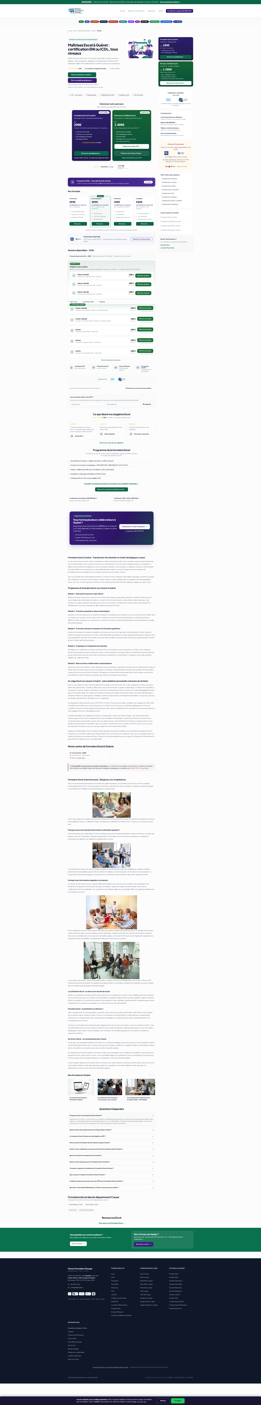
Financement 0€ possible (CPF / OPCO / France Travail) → (83, 84)
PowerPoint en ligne (146, 1281)
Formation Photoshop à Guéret (170, 230)
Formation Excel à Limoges (169, 182)
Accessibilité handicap (75, 1342)
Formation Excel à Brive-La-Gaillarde (172, 201)
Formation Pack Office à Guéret (171, 226)
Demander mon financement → (175, 83)
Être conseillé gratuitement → (82, 80)
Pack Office (145, 21)
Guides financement (175, 1308)
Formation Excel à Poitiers (169, 186)
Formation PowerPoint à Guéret (171, 221)
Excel (81, 21)
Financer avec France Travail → (132, 153)
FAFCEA (177, 161)
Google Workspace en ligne (149, 1305)
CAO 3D (131, 21)
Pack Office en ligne (146, 1284)
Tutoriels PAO (173, 1298)
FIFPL (187, 160)
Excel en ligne (144, 1274)
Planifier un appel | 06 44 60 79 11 (180, 11)
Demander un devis (142, 1244)
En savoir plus (144, 768)
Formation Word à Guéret (169, 217)
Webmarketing (113, 21)
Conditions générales (74, 1356)
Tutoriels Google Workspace (178, 1305)
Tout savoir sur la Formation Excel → (111, 1223)
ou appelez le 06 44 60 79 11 (135, 531)
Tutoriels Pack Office (175, 1284)
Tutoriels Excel (173, 1274)
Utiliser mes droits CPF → (132, 146)
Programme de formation (76, 1335)
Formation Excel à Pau (168, 193)
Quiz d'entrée (72, 1338)
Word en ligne (144, 1277)
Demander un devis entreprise (133, 527)
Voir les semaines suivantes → (111, 360)
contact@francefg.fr (167, 248)
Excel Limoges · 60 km (92, 1204)
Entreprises (151, 11)
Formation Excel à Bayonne (169, 197)
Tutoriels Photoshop (175, 1288)
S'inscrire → (78, 224)
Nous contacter (77, 1244)
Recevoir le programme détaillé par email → (111, 489)
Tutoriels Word (173, 1277)
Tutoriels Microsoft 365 (176, 1301)
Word (87, 21)
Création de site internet (118, 1298)
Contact (160, 11)
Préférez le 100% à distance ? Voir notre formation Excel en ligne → (86, 87)
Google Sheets (154, 21)
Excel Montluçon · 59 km (75, 1204)
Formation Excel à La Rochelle (170, 190)
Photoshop (104, 21)
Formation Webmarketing (119, 1305)
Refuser (163, 1401)
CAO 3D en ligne (145, 1295)
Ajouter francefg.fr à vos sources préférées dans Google (110, 1367)
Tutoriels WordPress (175, 1291)
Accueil (122, 11)
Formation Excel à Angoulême (170, 204)
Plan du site (71, 1345)
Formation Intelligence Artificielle (121, 1315)
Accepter (178, 1401)
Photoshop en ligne (146, 1288)
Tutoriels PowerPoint (175, 1281)
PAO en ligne (144, 1291)
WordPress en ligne (146, 1298)
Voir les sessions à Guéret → (82, 75)
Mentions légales (73, 1349)
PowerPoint (95, 21)
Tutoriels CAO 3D (174, 1295)
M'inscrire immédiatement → (91, 153)
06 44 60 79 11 (134, 768)
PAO (137, 21)
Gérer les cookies (73, 1359)
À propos (71, 1331)
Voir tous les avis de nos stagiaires (112, 443)
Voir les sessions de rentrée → (170, 2)
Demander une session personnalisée (138, 388)
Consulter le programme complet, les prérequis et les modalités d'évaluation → (111, 484)
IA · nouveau (177, 21)
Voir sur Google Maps (78, 758)
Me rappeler (147, 404)
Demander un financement (141, 239)
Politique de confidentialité (76, 1352)
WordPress (123, 21)
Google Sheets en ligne (147, 1301)
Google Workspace (166, 21)
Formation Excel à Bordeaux (169, 179)
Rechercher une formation (136, 11)
